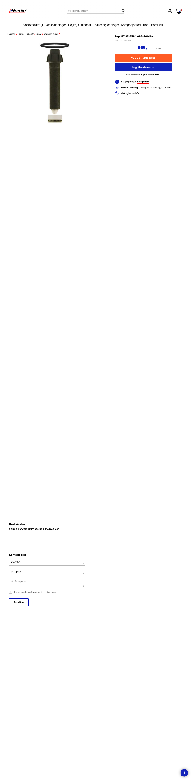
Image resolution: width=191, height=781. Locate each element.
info (169, 87)
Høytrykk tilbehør (26, 34)
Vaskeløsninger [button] (56, 25)
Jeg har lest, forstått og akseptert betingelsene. (35, 592)
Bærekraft (156, 25)
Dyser (38, 34)
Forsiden (11, 34)
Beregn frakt (143, 81)
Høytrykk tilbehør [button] (79, 25)
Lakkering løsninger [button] (106, 25)
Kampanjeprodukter (134, 25)
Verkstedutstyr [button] (33, 25)
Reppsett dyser (51, 34)
